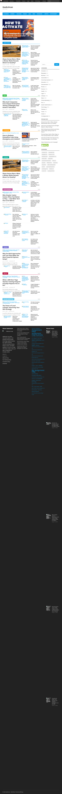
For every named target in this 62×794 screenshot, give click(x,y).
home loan (33, 360)
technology (34, 381)
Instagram (33, 365)
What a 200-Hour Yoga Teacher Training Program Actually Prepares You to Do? (12, 282)
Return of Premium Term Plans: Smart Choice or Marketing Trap (35, 258)
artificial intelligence (36, 328)
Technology (37, 1)
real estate (33, 378)
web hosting (40, 389)
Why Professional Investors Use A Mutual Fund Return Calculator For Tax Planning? (35, 266)
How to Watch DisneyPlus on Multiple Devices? (35, 153)
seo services (39, 378)
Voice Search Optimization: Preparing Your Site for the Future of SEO (35, 309)
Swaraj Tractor (38, 380)
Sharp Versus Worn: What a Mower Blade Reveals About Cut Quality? (11, 61)
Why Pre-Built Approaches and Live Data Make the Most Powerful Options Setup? (12, 256)
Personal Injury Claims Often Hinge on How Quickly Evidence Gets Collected (35, 63)
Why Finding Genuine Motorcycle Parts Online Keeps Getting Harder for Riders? (35, 55)
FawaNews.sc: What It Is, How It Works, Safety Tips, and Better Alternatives (17, 209)
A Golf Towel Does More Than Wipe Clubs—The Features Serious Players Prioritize (35, 88)
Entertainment (53, 13)
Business (12, 1)
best (32, 338)
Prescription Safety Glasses (36, 375)
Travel (4, 3)
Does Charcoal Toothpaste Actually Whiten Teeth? (35, 292)
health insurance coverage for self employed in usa (37, 350)
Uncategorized (44, 116)
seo (36, 378)
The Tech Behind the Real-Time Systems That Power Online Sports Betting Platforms (17, 117)
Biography (43, 73)
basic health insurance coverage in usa (38, 336)
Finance (23, 1)
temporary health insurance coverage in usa (38, 384)
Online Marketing (8, 299)
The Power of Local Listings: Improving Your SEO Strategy (11, 307)
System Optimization (46, 104)
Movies (43, 86)
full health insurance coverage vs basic (38, 343)
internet (36, 365)
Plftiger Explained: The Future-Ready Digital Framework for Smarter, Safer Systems (17, 226)
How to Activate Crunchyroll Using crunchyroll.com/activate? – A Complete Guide (18, 36)
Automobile (5, 1)
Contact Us (5, 356)
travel (41, 386)
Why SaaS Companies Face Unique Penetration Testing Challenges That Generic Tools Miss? (11, 104)
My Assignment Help (38, 371)
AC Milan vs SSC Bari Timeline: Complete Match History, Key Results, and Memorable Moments (35, 203)
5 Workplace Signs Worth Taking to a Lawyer (35, 79)
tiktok (32, 386)
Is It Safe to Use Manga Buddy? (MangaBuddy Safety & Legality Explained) (35, 241)
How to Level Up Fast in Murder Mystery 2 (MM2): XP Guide (35, 233)
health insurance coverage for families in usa (38, 347)
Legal (28, 1)
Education (18, 1)
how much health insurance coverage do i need (38, 363)
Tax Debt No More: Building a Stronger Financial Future (17, 267)
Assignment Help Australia (37, 334)
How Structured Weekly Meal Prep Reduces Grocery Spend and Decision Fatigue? (35, 279)
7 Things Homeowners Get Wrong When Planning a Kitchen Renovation (17, 80)
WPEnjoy (21, 792)
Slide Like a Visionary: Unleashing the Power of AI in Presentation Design (17, 319)
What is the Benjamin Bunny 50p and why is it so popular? (35, 111)
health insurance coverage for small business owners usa (37, 357)
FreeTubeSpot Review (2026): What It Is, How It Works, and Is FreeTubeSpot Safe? (35, 195)
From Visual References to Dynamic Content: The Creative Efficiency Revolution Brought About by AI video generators (35, 102)
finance (33, 341)
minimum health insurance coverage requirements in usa (37, 368)
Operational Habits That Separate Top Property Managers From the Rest (35, 70)
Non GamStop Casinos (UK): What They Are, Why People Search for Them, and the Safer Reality (17, 217)
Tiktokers (43, 109)
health (33, 345)
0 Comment (12, 64)
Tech (4, 95)
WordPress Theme (14, 792)
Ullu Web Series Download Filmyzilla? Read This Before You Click (16, 234)
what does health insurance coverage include (37, 394)
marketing (40, 365)
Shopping (33, 380)
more (39, 95)
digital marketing (36, 340)
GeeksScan (8, 7)
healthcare (37, 345)
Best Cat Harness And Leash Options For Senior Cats (17, 86)
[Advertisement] (41, 9)
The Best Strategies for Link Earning (35, 302)
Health (5, 273)
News (32, 1)
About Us (4, 354)
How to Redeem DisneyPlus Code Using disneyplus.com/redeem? (11, 137)
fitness (36, 341)
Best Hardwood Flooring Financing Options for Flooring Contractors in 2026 (35, 251)
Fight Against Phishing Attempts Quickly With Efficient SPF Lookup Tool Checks (35, 125)
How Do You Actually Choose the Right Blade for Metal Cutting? (35, 47)
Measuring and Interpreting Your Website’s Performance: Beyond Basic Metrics (35, 317)
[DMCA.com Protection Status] (45, 146)
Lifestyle (44, 1)
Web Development (34, 389)
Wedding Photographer (35, 391)
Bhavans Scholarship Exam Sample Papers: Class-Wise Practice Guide (17, 72)
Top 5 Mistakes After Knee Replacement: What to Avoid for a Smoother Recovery (17, 294)
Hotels (42, 114)
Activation (6, 31)
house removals (38, 360)
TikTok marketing (36, 386)
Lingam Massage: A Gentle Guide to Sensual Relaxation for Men (35, 286)
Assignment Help (37, 330)
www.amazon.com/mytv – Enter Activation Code (29, 146)
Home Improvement (46, 80)
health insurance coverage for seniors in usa (38, 353)
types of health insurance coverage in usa (38, 388)
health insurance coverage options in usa (38, 359)
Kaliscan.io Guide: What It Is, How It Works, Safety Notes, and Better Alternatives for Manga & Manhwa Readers (35, 218)
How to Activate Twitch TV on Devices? (16, 147)
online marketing (35, 373)
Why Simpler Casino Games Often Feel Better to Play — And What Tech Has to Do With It (11, 198)
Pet (42, 102)
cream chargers (39, 338)
